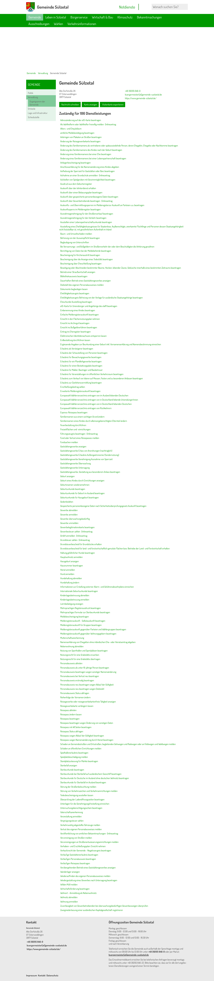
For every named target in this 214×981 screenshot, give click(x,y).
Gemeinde (34, 17)
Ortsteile (31, 108)
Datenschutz (52, 975)
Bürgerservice (78, 17)
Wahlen (58, 24)
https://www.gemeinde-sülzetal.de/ (140, 98)
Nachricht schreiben (70, 104)
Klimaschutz (125, 17)
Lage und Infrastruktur (37, 112)
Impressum (31, 975)
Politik (30, 93)
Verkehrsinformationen (81, 24)
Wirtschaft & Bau (102, 17)
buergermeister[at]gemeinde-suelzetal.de (143, 94)
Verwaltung (43, 73)
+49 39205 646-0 (132, 90)
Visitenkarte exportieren (112, 104)
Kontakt (41, 975)
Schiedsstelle (33, 117)
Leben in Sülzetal (55, 17)
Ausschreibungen (38, 24)
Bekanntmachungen (149, 17)
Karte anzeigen (90, 104)
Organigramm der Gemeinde (37, 103)
